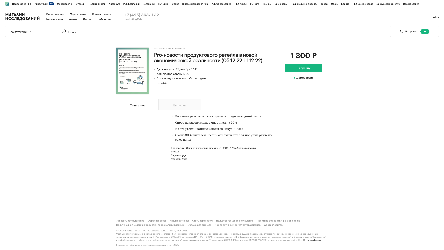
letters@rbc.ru (314, 239)
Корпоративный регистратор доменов (238, 225)
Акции (73, 19)
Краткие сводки (101, 14)
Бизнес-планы (54, 19)
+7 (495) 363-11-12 (142, 15)
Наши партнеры (179, 221)
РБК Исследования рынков (169, 49)
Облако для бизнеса (199, 225)
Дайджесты (104, 19)
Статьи (87, 19)
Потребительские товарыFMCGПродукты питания (221, 148)
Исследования (54, 14)
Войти (435, 17)
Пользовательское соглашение (234, 221)
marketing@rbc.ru (135, 19)
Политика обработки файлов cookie (278, 221)
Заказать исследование (130, 221)
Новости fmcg (179, 159)
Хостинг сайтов (273, 225)
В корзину (303, 68)
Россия (175, 152)
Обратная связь (157, 221)
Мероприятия (78, 14)
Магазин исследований (22, 17)
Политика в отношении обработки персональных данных (150, 225)
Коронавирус (178, 155)
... (424, 3)
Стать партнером (202, 221)
